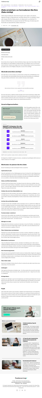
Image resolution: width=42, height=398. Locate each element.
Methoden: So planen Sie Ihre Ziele (6, 56)
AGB (21, 383)
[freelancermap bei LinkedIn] (17, 390)
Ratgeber (8, 6)
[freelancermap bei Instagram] (19, 390)
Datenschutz (17, 383)
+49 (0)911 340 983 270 (26, 382)
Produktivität (21, 6)
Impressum (25, 383)
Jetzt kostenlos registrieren (9, 117)
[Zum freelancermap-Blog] (5, 1)
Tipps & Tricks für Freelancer (30, 6)
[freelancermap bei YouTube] (22, 390)
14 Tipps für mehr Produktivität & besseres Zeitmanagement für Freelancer (30, 340)
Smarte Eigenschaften (4, 54)
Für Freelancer (4, 6)
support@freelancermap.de (16, 382)
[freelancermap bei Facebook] (25, 390)
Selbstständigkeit (14, 6)
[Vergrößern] (39, 123)
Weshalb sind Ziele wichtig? (5, 52)
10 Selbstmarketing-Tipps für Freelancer (29, 324)
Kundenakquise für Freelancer (29, 360)
